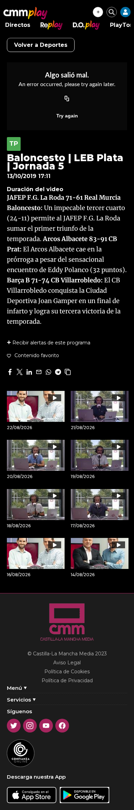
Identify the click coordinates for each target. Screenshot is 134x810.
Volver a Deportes (40, 45)
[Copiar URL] (67, 99)
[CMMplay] (25, 13)
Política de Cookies (67, 671)
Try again (67, 115)
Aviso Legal (67, 663)
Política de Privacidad (67, 680)
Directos (17, 25)
